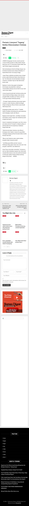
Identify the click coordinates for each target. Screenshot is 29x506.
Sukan (4, 215)
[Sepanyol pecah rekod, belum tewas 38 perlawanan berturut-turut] (8, 219)
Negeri (4, 443)
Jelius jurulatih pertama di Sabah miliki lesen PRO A (21, 207)
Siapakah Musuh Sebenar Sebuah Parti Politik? (11, 469)
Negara (4, 440)
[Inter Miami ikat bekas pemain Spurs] (20, 235)
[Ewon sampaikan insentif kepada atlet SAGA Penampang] (8, 235)
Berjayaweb (18, 503)
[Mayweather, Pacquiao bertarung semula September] (20, 219)
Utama (4, 438)
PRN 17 (4, 457)
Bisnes (4, 451)
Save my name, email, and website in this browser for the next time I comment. (14, 281)
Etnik (4, 446)
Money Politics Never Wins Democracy (10, 491)
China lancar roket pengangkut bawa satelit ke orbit (6, 207)
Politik (4, 449)
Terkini (4, 454)
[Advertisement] (14, 15)
